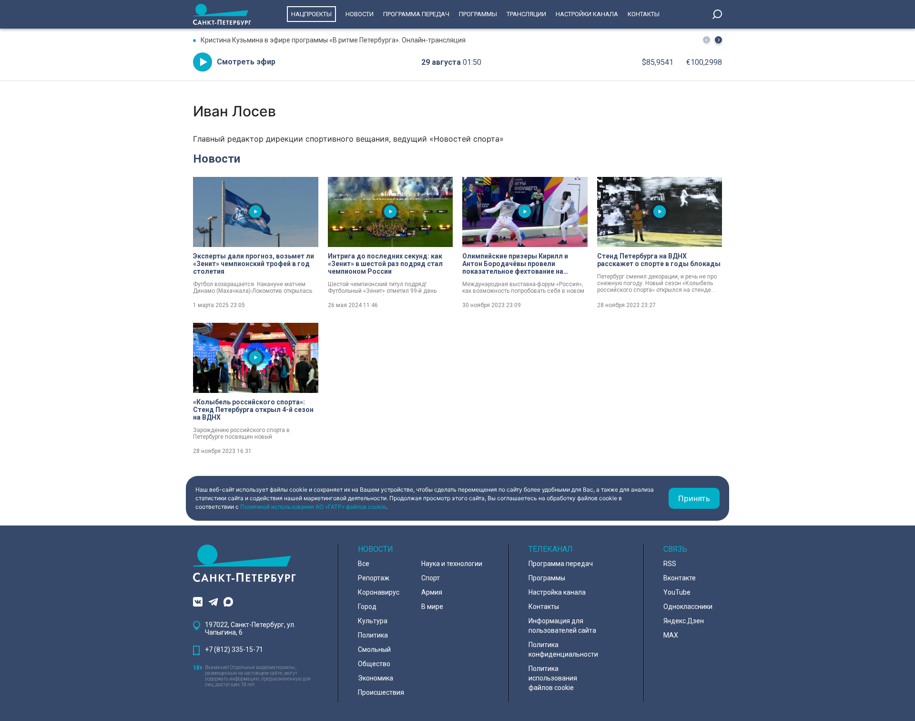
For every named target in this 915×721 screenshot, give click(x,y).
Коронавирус (378, 592)
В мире (432, 606)
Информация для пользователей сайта (562, 625)
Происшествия (381, 692)
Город (367, 606)
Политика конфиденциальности (563, 649)
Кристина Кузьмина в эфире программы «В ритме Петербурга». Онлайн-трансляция (333, 40)
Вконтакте (679, 578)
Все (363, 563)
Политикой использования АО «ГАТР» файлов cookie (313, 506)
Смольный (374, 649)
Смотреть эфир (246, 61)
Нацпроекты (311, 14)
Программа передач (416, 14)
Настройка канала (557, 592)
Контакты (644, 14)
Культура (372, 621)
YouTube (677, 592)
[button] (718, 39)
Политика (373, 635)
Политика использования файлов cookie (553, 678)
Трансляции (526, 14)
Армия (431, 592)
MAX (670, 635)
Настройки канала (587, 14)
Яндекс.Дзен (683, 621)
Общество (374, 664)
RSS (669, 563)
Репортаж (373, 578)
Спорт (430, 578)
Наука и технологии (451, 563)
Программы (478, 14)
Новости (360, 14)
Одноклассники (687, 606)
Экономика (375, 678)
